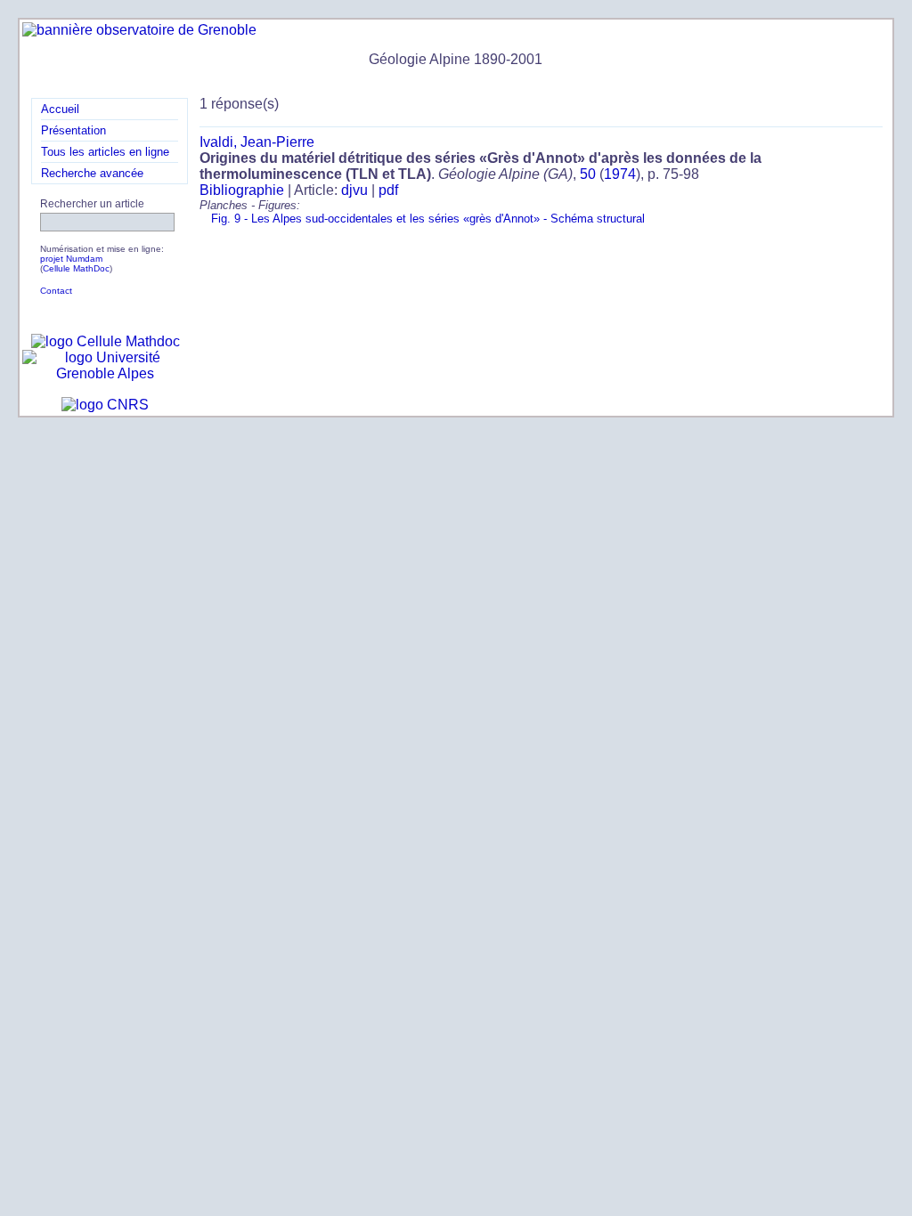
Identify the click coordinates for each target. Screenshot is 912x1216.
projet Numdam (71, 258)
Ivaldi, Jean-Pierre (257, 142)
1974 (620, 174)
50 (588, 174)
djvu (354, 190)
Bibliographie (242, 190)
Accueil (60, 109)
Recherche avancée (92, 173)
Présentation (73, 130)
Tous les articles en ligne (105, 151)
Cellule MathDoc (76, 268)
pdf (388, 190)
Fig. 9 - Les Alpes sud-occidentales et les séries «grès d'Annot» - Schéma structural (428, 218)
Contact (56, 291)
